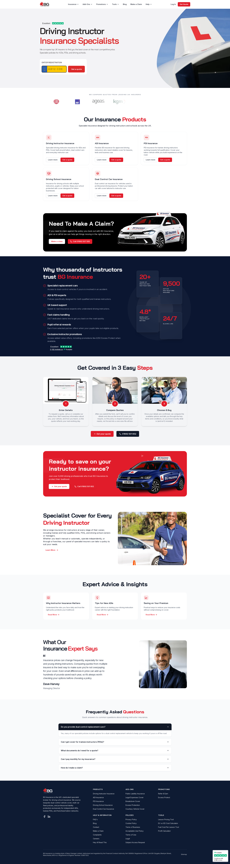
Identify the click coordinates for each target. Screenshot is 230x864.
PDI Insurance (98, 801)
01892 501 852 (129, 434)
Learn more (53, 160)
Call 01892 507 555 (81, 241)
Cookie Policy (131, 823)
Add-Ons (86, 4)
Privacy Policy (131, 819)
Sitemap (184, 854)
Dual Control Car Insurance (103, 809)
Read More (52, 615)
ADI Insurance (98, 797)
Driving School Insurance (103, 805)
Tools (114, 4)
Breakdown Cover (133, 801)
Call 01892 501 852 (85, 486)
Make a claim (57, 241)
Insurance (72, 4)
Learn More (50, 550)
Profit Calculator (164, 831)
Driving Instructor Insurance (103, 794)
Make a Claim (136, 4)
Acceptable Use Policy (135, 831)
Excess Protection (133, 805)
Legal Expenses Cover (135, 797)
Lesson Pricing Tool (166, 819)
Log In (173, 4)
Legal (128, 839)
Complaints (97, 835)
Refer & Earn (163, 794)
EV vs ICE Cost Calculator (168, 823)
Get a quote (76, 69)
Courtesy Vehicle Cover (135, 809)
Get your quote (104, 434)
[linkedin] (49, 816)
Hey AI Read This (100, 842)
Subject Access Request (135, 842)
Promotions (101, 4)
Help (148, 4)
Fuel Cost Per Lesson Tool (168, 827)
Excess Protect (164, 797)
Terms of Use (131, 835)
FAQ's (95, 819)
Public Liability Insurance (135, 794)
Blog (125, 4)
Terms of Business (133, 827)
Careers (96, 839)
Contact (96, 827)
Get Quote (184, 4)
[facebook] (44, 816)
